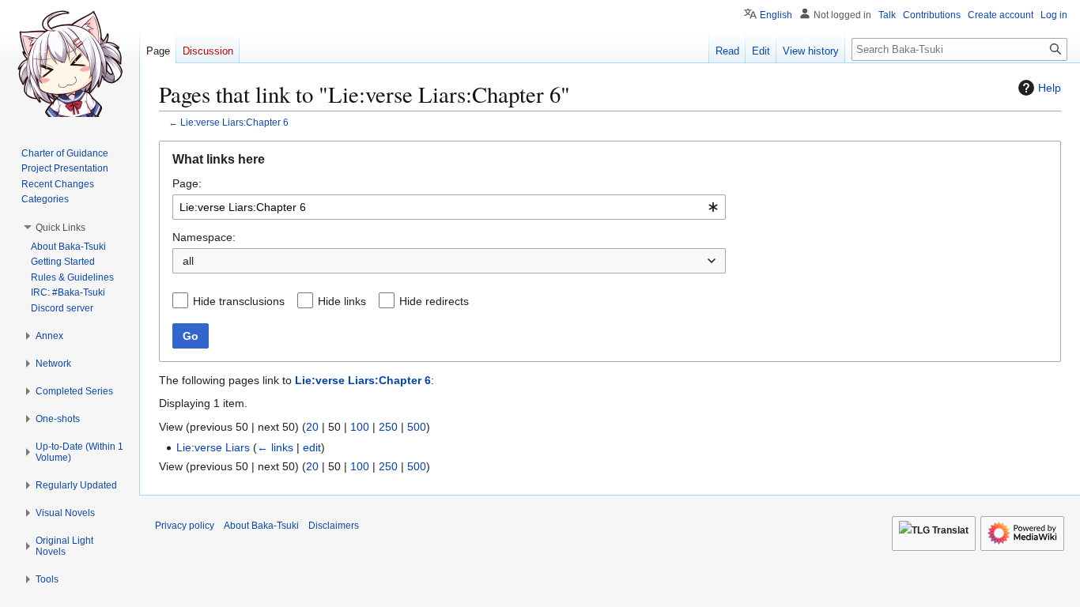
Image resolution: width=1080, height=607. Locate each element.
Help (1049, 87)
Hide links (342, 301)
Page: (187, 183)
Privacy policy (184, 525)
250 (388, 426)
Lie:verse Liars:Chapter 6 (234, 122)
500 (416, 426)
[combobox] (449, 207)
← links (275, 447)
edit (312, 447)
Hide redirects (434, 301)
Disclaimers (333, 525)
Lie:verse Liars (213, 447)
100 (359, 426)
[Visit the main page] (69, 63)
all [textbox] (188, 260)
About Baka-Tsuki (261, 525)
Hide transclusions (239, 301)
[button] (60, 227)
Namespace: (204, 237)
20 (312, 426)
